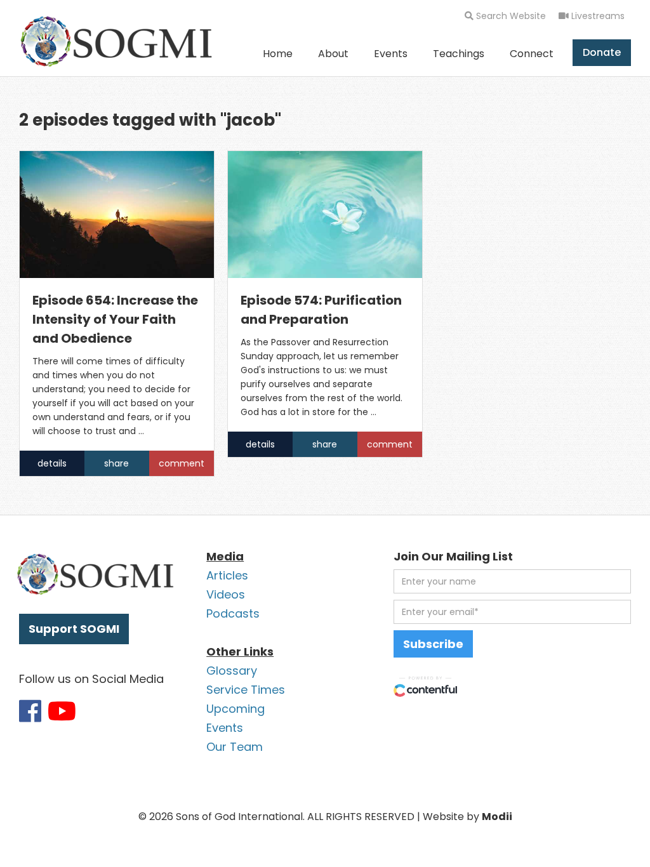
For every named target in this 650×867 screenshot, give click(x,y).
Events (391, 53)
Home (278, 53)
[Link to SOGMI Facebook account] (30, 711)
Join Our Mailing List (453, 556)
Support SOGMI (74, 629)
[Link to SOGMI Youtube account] (62, 711)
